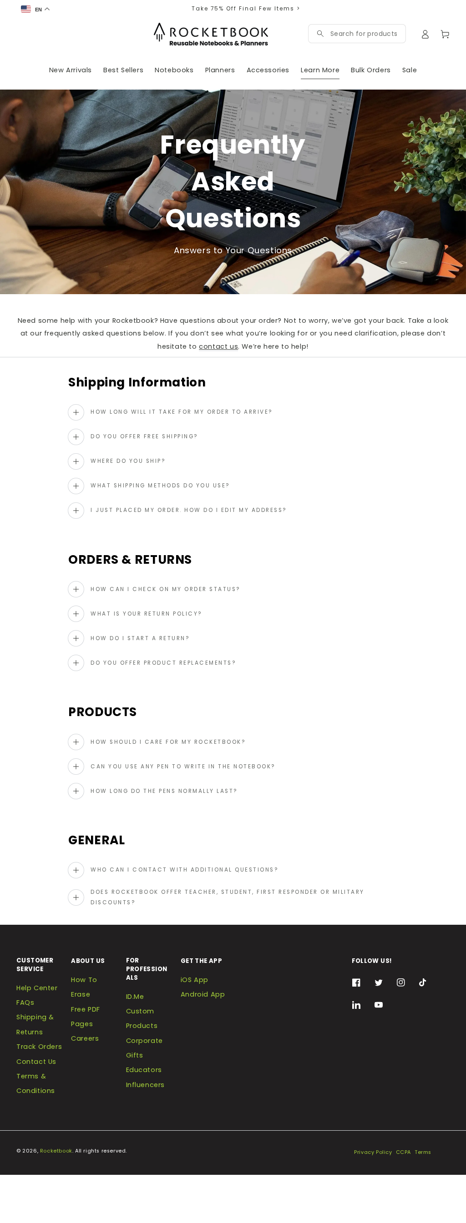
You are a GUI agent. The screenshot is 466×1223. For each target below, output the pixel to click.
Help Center (37, 987)
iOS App (194, 979)
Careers (85, 1038)
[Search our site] (320, 33)
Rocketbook (56, 1151)
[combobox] (363, 34)
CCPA (403, 1152)
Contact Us (36, 1061)
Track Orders (39, 1046)
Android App (203, 994)
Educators (144, 1069)
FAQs (25, 1002)
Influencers (145, 1084)
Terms (423, 1152)
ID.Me (135, 996)
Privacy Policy (373, 1152)
